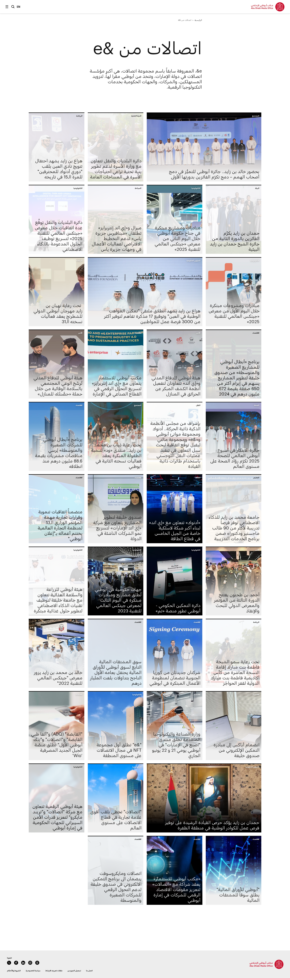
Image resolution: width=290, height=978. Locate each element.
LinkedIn (23, 963)
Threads (37, 963)
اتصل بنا (89, 970)
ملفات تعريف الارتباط (53, 970)
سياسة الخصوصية (33, 970)
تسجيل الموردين (74, 970)
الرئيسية (198, 20)
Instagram (30, 963)
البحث (13, 7)
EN (18, 6)
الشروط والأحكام (14, 970)
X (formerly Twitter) (9, 963)
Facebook (16, 963)
